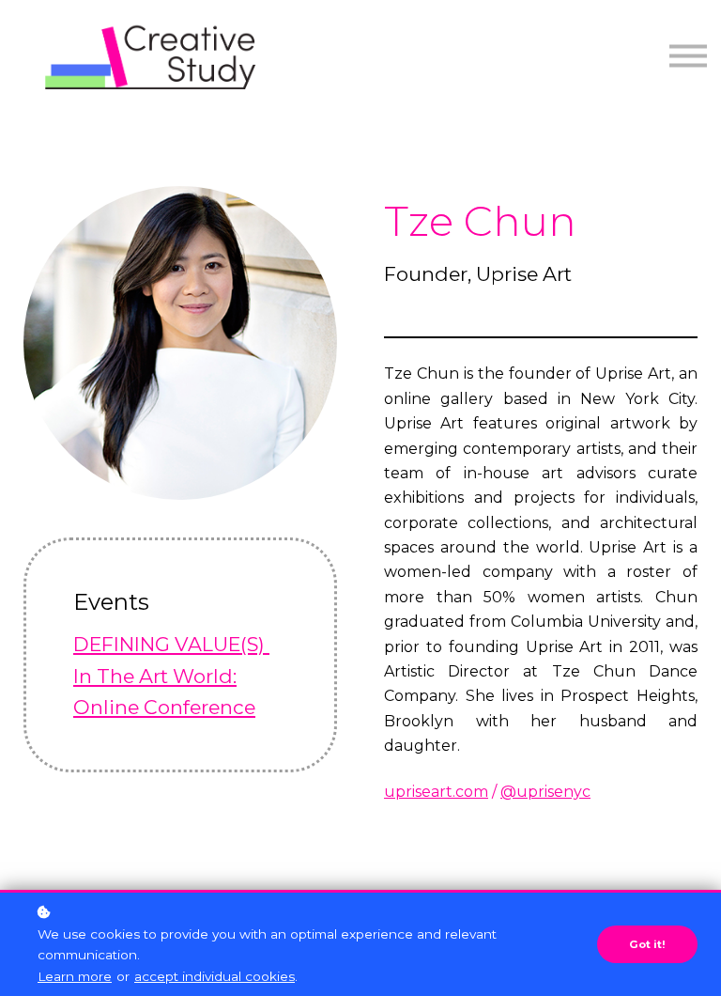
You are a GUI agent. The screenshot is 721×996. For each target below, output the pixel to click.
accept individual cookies (214, 976)
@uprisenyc (545, 792)
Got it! (647, 944)
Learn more (75, 976)
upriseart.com (436, 792)
